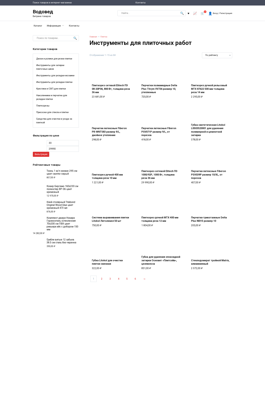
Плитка (103, 37)
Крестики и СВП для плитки (51, 88)
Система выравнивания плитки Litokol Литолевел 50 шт (110, 219)
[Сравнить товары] (195, 13)
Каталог (38, 25)
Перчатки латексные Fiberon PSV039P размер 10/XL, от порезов (208, 174)
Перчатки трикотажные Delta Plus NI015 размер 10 (209, 219)
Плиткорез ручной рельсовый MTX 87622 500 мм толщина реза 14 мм (209, 89)
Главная (93, 37)
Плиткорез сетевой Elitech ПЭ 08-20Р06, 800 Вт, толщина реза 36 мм (111, 89)
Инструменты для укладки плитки (54, 82)
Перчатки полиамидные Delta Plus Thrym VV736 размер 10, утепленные (159, 89)
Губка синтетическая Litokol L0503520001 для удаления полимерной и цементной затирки (208, 130)
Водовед (43, 12)
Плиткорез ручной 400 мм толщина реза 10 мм (107, 176)
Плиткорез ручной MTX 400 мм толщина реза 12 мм (159, 219)
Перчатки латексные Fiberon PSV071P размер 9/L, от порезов (158, 132)
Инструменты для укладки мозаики (55, 75)
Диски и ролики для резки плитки (54, 58)
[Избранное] (188, 13)
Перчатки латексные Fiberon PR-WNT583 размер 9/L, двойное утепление (109, 132)
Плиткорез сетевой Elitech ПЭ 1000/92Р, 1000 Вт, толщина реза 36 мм (159, 174)
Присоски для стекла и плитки (52, 112)
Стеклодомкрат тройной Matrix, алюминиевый (210, 262)
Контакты (141, 2)
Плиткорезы (42, 105)
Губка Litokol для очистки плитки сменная (107, 262)
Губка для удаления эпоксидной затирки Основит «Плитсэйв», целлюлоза (160, 260)
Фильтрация (41, 154)
